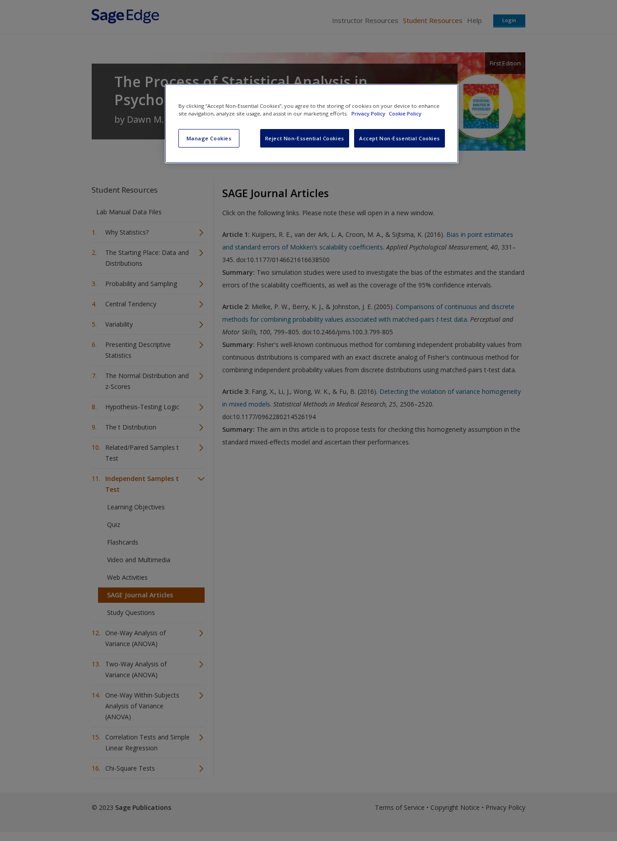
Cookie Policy (405, 113)
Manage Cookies (209, 138)
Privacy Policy (369, 113)
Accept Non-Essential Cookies (399, 138)
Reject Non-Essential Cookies (304, 138)
